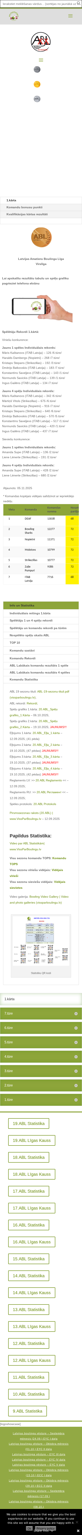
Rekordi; (32, 703)
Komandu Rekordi (23, 658)
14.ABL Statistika (29, 1275)
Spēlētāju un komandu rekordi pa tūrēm (38, 628)
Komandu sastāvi (22, 650)
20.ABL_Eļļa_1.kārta (46, 733)
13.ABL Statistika (29, 1309)
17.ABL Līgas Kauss (32, 1208)
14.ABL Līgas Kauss (32, 1292)
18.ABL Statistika (29, 1157)
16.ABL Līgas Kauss (32, 1242)
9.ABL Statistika (27, 1411)
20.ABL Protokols (44, 804)
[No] (77, 1522)
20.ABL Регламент (48, 792)
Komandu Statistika (24, 679)
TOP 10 (15, 642)
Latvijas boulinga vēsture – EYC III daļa (38, 1454)
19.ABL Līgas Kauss (32, 1140)
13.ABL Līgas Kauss (32, 1326)
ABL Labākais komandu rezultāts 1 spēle (39, 665)
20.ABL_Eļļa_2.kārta (46, 744)
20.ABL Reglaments (49, 780)
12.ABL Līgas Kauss (32, 1360)
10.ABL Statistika (29, 1394)
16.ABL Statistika (29, 1225)
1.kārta (11, 200)
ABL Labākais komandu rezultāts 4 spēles (40, 672)
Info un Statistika (22, 605)
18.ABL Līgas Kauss (32, 1174)
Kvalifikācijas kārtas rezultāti (27, 214)
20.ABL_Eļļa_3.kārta (46, 756)
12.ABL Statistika (29, 1343)
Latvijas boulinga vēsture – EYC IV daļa (38, 1459)
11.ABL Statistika (28, 1377)
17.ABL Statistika (29, 1191)
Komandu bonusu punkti (24, 207)
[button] (79, 4)
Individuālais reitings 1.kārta (30, 613)
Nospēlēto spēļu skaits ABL (29, 635)
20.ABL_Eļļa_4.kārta (46, 768)
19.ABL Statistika (29, 1123)
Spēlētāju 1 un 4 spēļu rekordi (31, 620)
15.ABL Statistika (29, 1259)
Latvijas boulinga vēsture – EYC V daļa (38, 1464)
